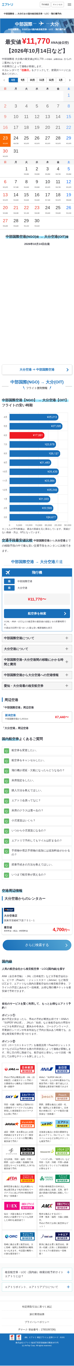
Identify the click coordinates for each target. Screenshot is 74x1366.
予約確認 (45, 4)
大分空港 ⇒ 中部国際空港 (37, 369)
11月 (41, 80)
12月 (51, 80)
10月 (32, 80)
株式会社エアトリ (23, 1343)
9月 (23, 80)
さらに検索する (37, 945)
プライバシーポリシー (37, 1322)
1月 (61, 80)
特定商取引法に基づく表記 (37, 1306)
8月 (13, 80)
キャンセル (57, 4)
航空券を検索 (37, 613)
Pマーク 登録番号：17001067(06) (37, 1329)
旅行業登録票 (37, 1314)
